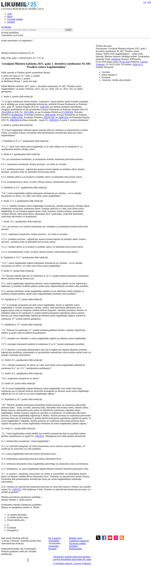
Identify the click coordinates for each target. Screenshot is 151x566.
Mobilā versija (75, 538)
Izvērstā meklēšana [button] (10, 32)
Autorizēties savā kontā (12, 35)
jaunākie (11, 22)
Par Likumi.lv (54, 538)
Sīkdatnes (73, 546)
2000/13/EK (17, 117)
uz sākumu (6, 27)
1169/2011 (44, 107)
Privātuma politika (77, 543)
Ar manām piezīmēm (17, 514)
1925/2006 (29, 112)
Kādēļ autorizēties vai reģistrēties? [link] (17, 40)
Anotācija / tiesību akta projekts (116, 80)
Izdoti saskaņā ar (109, 74)
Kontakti (52, 548)
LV (145, 2)
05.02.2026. (125, 62)
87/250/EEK (67, 112)
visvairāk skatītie (15, 19)
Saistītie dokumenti (104, 67)
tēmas (9, 16)
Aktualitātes (53, 541)
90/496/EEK (17, 114)
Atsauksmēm (54, 543)
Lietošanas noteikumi (79, 541)
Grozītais (106, 72)
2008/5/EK (63, 117)
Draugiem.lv (13, 530)
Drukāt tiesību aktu (16, 520)
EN (149, 2)
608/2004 (14, 120)
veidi (9, 14)
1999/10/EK (50, 114)
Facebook (11, 527)
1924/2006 (6, 112)
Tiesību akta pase (104, 46)
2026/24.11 (138, 64)
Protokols (106, 77)
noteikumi (115, 59)
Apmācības (53, 546)
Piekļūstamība (75, 548)
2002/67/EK (49, 117)
